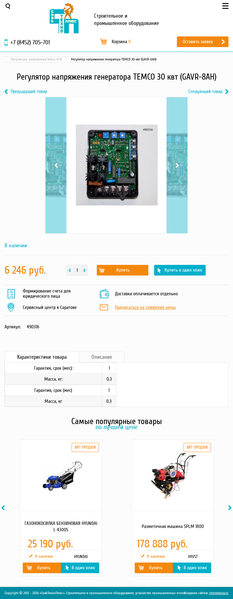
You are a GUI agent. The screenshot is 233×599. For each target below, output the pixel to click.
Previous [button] (4, 507)
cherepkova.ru (218, 593)
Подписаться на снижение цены (145, 307)
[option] (60, 508)
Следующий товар (205, 91)
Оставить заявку (198, 42)
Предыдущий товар (29, 91)
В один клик (83, 568)
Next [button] (231, 507)
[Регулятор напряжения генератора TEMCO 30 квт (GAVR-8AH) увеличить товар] (116, 165)
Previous (56, 104)
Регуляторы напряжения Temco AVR (36, 59)
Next (177, 104)
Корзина (121, 42)
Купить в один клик (183, 270)
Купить (123, 270)
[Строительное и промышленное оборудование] (64, 18)
